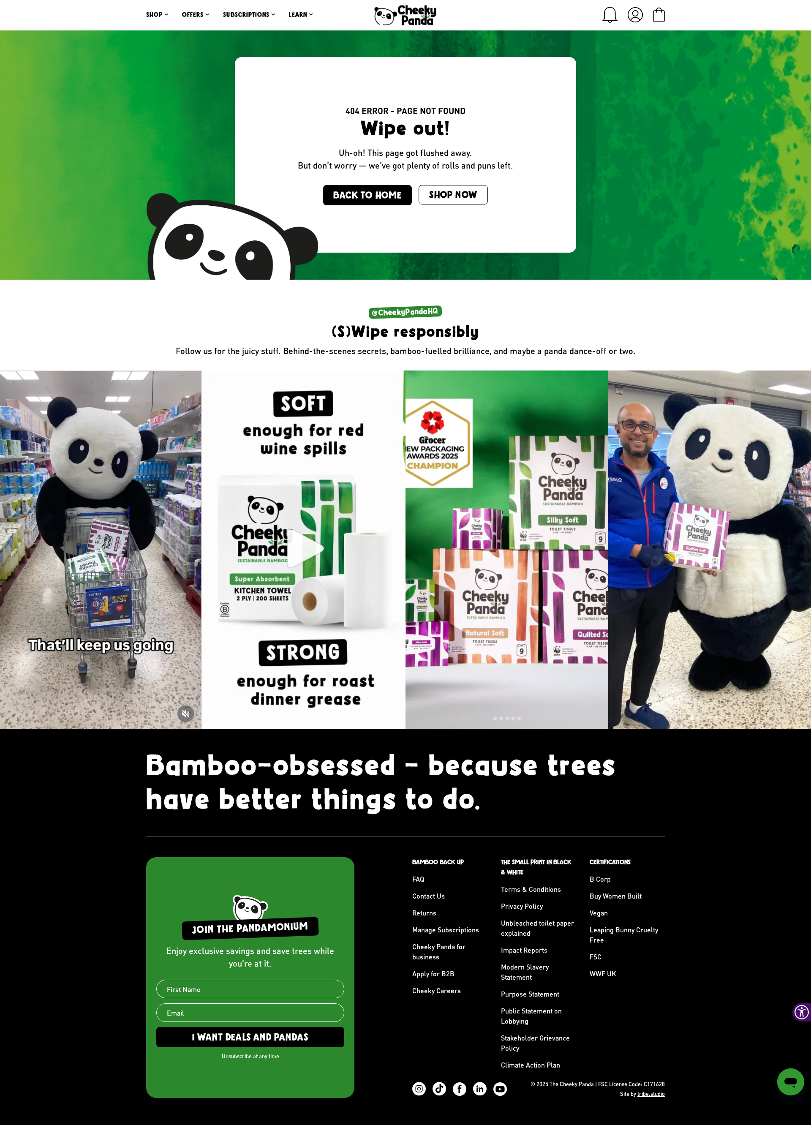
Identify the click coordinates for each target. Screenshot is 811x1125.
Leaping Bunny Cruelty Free (624, 935)
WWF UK (603, 974)
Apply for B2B (433, 974)
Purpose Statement (530, 994)
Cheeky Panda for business (438, 951)
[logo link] (405, 15)
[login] (635, 14)
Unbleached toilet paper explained (537, 928)
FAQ (418, 879)
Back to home (367, 195)
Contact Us (428, 896)
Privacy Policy (522, 906)
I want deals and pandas (250, 1037)
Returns (424, 913)
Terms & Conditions (531, 889)
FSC (595, 957)
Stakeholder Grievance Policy (535, 1043)
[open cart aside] (659, 14)
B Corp (600, 879)
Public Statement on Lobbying (531, 1016)
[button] (610, 14)
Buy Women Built (616, 896)
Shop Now (453, 195)
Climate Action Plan (530, 1065)
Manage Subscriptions (445, 930)
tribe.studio (651, 1093)
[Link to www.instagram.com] (101, 549)
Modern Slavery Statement (525, 972)
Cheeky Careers (436, 990)
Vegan (599, 913)
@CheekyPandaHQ (405, 312)
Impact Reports (524, 950)
